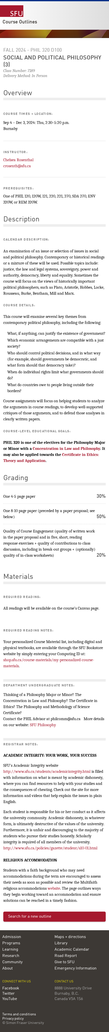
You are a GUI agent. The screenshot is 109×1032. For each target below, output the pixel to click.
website (54, 888)
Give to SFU (65, 962)
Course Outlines (20, 22)
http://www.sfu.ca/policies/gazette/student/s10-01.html (50, 848)
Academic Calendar (72, 950)
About (7, 969)
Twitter (8, 994)
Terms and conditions (19, 1014)
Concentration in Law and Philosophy (66, 448)
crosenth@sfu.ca (17, 166)
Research (10, 956)
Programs (11, 943)
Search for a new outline (29, 917)
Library (61, 943)
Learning (10, 950)
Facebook (10, 988)
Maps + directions (70, 937)
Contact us (64, 981)
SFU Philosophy (43, 725)
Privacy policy (13, 1018)
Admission (11, 937)
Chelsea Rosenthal (18, 160)
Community (12, 962)
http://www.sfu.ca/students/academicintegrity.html (46, 771)
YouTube (9, 999)
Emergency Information (76, 969)
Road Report (66, 956)
